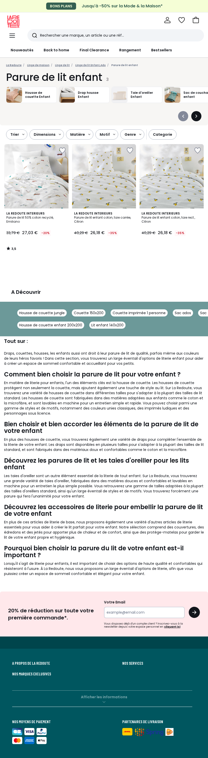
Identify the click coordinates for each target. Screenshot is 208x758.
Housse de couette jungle (42, 312)
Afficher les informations (104, 697)
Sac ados (183, 312)
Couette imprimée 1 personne (139, 312)
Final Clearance (94, 50)
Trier (14, 134)
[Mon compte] (167, 20)
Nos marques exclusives (31, 674)
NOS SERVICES (132, 663)
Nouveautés (22, 50)
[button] (196, 20)
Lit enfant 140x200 (107, 325)
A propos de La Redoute (31, 663)
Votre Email (114, 602)
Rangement (130, 50)
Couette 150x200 (88, 312)
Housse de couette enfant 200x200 (50, 325)
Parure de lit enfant (124, 65)
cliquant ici (172, 627)
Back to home (57, 50)
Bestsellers (161, 50)
